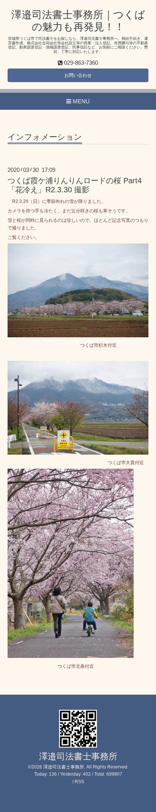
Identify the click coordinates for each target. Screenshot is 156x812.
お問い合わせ (78, 75)
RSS (79, 781)
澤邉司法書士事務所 (78, 756)
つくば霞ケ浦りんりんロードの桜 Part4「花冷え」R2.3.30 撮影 (75, 184)
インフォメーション (45, 137)
